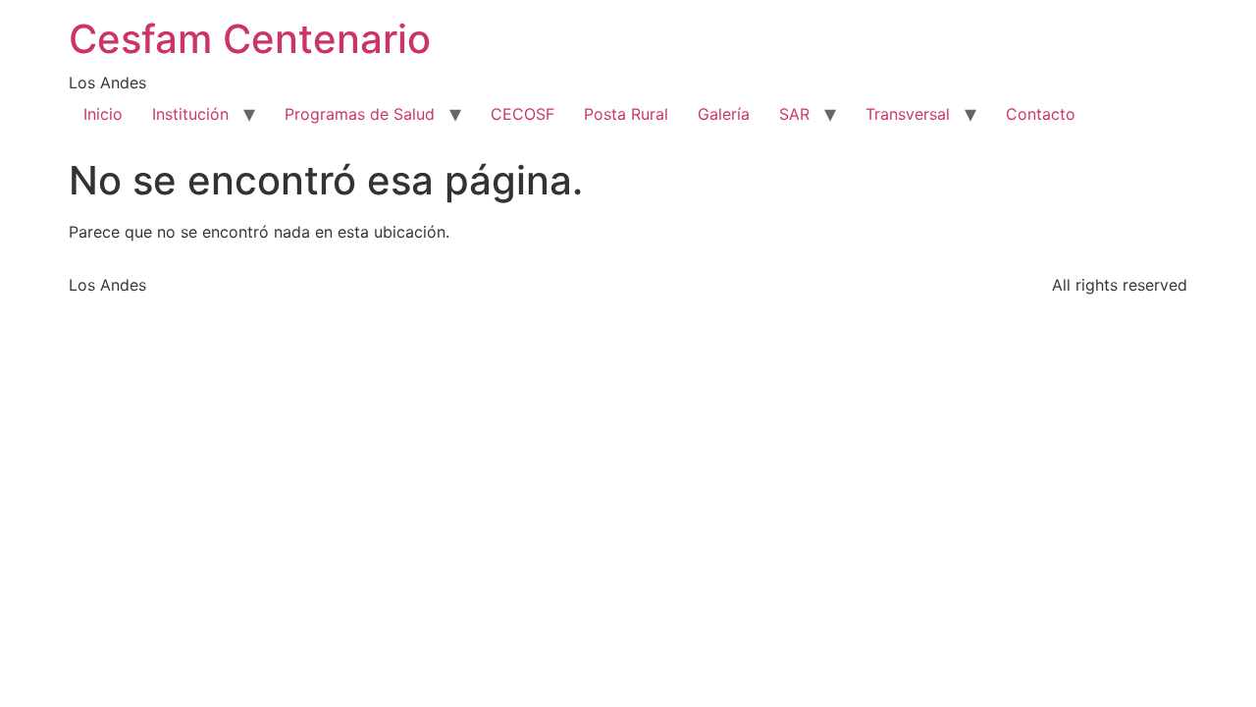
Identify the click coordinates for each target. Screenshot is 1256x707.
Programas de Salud (360, 114)
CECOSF (522, 114)
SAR (794, 114)
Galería (724, 114)
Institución (190, 114)
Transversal (907, 114)
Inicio (103, 114)
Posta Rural (626, 114)
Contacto (1040, 114)
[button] (1114, 114)
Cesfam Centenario (250, 39)
